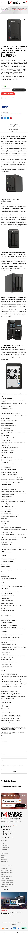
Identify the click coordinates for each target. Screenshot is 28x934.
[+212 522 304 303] (2, 827)
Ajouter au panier (19, 90)
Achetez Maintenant (8, 93)
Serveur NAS (9, 9)
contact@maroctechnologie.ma (8, 825)
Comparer (23, 98)
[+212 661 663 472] (2, 829)
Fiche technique (14, 129)
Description (14, 125)
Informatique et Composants (11, 8)
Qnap (6, 115)
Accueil (2, 8)
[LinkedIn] (8, 118)
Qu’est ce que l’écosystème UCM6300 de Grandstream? (12, 912)
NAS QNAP (9, 311)
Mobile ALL (18, 922)
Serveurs (4, 9)
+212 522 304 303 (7, 826)
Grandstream (4, 910)
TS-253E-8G (7, 349)
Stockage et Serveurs (22, 8)
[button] (25, 2)
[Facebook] (2, 118)
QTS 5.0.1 (19, 166)
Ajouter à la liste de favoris (10, 98)
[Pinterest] (11, 118)
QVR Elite (6, 214)
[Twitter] (5, 118)
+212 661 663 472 (7, 829)
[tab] (14, 125)
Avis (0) (14, 131)
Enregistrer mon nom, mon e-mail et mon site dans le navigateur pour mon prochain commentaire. (12, 766)
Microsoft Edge (8, 79)
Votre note (3, 735)
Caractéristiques (14, 127)
